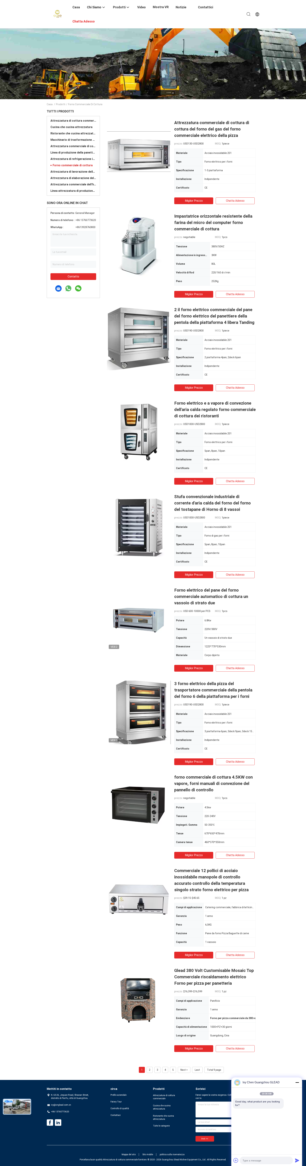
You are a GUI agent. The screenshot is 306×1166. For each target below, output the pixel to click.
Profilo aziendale (118, 1095)
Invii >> (204, 1138)
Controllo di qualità (119, 1108)
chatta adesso (235, 200)
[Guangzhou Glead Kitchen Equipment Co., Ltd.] (57, 13)
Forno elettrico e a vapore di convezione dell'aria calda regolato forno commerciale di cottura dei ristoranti (215, 409)
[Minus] (297, 1082)
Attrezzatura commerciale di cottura (73, 146)
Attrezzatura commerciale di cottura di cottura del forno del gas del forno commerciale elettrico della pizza (211, 129)
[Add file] (235, 1160)
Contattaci (115, 1115)
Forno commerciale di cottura (73, 165)
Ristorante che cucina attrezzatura (73, 133)
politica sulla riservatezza (172, 1154)
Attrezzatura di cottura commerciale (73, 120)
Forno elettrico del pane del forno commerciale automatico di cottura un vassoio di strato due (211, 596)
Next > (184, 1069)
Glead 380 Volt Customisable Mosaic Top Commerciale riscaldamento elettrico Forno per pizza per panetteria (214, 977)
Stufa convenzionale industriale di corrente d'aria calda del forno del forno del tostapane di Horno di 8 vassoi (212, 503)
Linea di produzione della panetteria (73, 152)
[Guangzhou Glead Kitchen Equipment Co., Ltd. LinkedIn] (58, 1122)
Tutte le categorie (161, 1126)
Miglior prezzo (194, 200)
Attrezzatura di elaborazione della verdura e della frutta (73, 178)
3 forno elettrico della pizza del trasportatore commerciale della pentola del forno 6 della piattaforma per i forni (213, 690)
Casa (50, 104)
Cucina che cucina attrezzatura (71, 127)
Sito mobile (147, 1154)
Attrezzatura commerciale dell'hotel (73, 184)
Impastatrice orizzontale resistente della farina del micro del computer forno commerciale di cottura (213, 222)
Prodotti (60, 104)
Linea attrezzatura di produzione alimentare (73, 190)
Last (197, 1069)
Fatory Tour (116, 1101)
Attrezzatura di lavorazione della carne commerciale (73, 171)
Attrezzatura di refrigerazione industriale (73, 159)
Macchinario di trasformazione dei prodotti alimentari (73, 139)
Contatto (73, 276)
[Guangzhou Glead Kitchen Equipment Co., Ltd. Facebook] (50, 1122)
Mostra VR (161, 7)
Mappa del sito (129, 1154)
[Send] (297, 1160)
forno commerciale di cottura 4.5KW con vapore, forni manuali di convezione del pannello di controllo (213, 783)
